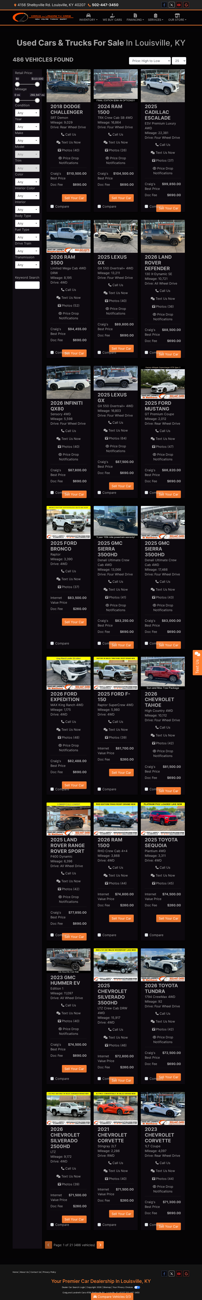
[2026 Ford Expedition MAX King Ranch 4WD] (69, 673)
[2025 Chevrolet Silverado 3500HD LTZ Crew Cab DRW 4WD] (116, 965)
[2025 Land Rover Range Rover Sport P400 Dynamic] (69, 819)
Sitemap (107, 1287)
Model (19, 147)
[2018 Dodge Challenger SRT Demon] (69, 85)
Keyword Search (27, 277)
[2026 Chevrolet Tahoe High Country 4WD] (163, 673)
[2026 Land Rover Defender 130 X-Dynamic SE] (163, 236)
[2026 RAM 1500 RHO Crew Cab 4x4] (116, 819)
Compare (62, 206)
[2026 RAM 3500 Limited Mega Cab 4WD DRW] (69, 236)
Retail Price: (24, 73)
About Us (24, 1272)
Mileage (21, 89)
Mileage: (56, 122)
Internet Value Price (58, 600)
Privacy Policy (49, 1272)
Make (19, 133)
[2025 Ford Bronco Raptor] (69, 522)
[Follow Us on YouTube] (179, 5)
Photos (70, 150)
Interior (20, 202)
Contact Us (35, 1272)
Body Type (23, 216)
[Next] (100, 1245)
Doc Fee (56, 184)
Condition (22, 105)
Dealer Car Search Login (73, 1287)
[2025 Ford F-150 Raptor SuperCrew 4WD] (116, 673)
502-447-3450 (105, 5)
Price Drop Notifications (69, 160)
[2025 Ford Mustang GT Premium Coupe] (163, 382)
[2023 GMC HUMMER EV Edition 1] (69, 960)
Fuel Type (22, 229)
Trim (18, 160)
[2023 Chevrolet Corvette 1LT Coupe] (163, 1108)
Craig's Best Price (57, 175)
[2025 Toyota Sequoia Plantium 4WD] (163, 819)
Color (19, 174)
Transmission (24, 257)
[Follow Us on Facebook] (164, 5)
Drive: (54, 127)
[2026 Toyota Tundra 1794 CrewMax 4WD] (163, 965)
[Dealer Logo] (43, 18)
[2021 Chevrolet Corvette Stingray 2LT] (116, 1108)
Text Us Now (70, 142)
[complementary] (190, 1288)
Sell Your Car (74, 198)
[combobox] (27, 113)
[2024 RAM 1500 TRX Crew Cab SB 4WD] (116, 85)
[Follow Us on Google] (186, 5)
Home (15, 1272)
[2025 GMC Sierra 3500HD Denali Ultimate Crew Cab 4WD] (116, 522)
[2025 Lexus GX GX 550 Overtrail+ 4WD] (116, 236)
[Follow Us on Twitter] (171, 5)
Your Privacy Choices (123, 1287)
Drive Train (23, 243)
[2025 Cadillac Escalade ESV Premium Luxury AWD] (163, 85)
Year (18, 119)
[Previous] (48, 1245)
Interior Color (25, 188)
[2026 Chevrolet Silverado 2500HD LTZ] (69, 1108)
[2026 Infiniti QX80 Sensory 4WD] (69, 382)
